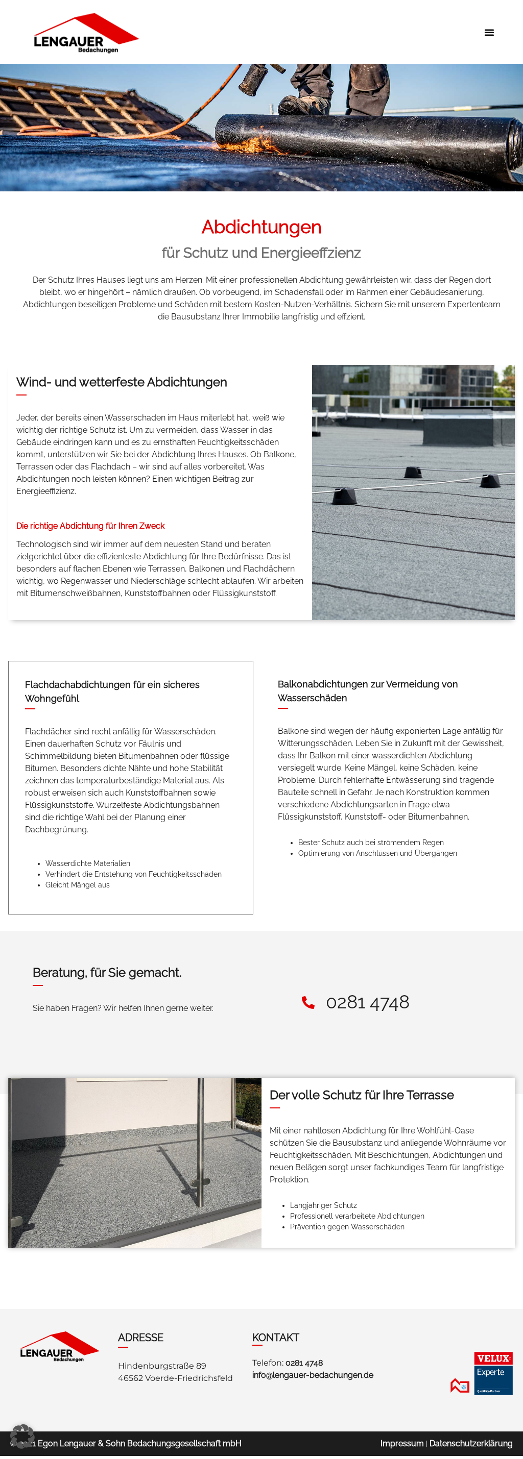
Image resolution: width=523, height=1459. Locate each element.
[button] (489, 32)
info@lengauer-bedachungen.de (312, 1375)
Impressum (402, 1443)
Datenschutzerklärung (471, 1443)
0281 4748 (304, 1363)
